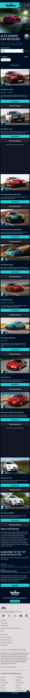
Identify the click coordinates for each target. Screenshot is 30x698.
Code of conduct (6, 637)
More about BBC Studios (8, 667)
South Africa (20, 682)
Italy (3, 688)
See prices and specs (15, 105)
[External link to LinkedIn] (26, 615)
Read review (15, 101)
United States (18, 611)
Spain (18, 685)
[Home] (14, 5)
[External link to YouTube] (20, 615)
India (3, 685)
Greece (4, 680)
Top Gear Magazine (7, 642)
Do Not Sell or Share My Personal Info (11, 628)
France (4, 677)
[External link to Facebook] (3, 615)
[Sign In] (21, 5)
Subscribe (15, 585)
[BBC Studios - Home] (4, 608)
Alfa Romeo (6, 60)
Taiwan (19, 688)
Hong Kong (5, 682)
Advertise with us (6, 640)
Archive (3, 631)
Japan (4, 690)
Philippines (20, 677)
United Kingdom (9, 611)
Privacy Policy (4, 623)
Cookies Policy (4, 625)
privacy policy (15, 581)
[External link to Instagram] (9, 615)
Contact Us (3, 620)
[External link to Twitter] (15, 615)
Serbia (19, 680)
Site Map (4, 645)
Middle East (20, 690)
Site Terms (5, 634)
